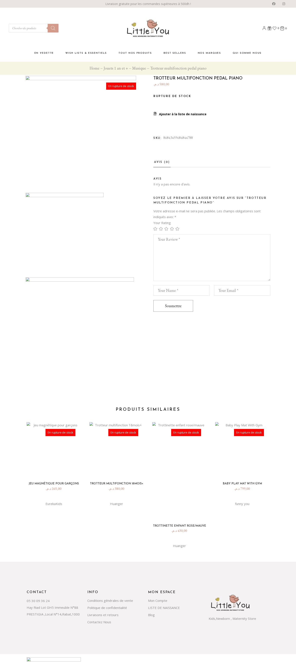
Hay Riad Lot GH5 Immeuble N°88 (52, 607)
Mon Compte (157, 600)
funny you (242, 504)
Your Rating (162, 223)
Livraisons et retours (103, 615)
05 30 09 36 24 (38, 601)
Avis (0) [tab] (162, 162)
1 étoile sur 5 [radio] (156, 228)
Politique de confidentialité (107, 607)
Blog (151, 615)
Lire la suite (55, 470)
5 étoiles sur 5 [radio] (178, 228)
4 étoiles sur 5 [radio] (173, 228)
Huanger (116, 504)
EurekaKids (54, 504)
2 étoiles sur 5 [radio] (162, 228)
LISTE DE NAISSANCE (164, 607)
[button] (180, 114)
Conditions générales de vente (110, 600)
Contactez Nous (99, 622)
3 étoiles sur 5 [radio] (167, 228)
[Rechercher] (53, 28)
